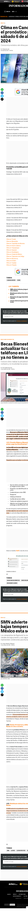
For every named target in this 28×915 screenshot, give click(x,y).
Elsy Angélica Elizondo (7, 367)
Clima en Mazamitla (12, 241)
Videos (8, 11)
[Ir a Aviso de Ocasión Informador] (7, 0)
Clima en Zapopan (11, 250)
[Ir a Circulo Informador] (15, 0)
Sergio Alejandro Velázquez (9, 643)
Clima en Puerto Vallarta (13, 245)
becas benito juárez (12, 583)
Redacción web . (6, 49)
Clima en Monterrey (12, 258)
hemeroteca (18, 898)
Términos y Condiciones (22, 599)
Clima (18, 280)
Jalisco (9, 894)
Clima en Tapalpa (11, 263)
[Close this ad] (27, 907)
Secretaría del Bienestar (13, 580)
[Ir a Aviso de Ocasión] (13, 882)
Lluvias (13, 850)
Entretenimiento (17, 896)
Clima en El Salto (11, 260)
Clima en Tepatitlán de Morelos (15, 243)
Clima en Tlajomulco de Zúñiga (15, 256)
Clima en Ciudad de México (14, 254)
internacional (22, 894)
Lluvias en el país (21, 850)
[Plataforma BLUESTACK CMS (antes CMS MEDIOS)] (12, 904)
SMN (8, 850)
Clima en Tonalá (11, 239)
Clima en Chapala (11, 265)
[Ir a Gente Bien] (23, 0)
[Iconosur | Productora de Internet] (7, 904)
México (3, 23)
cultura (25, 896)
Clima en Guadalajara (12, 252)
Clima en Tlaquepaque (12, 248)
